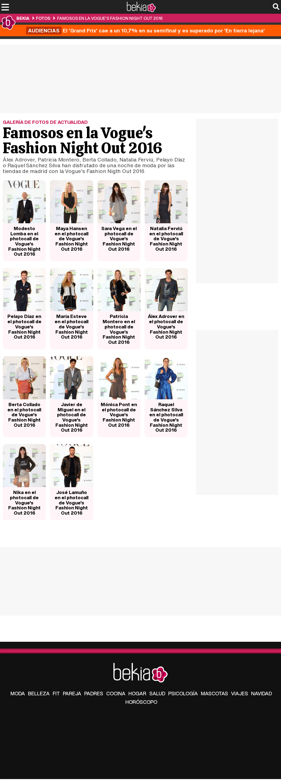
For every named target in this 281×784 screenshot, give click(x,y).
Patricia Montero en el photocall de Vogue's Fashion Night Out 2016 (119, 329)
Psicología (183, 693)
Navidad (261, 693)
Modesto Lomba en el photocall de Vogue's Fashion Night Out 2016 (24, 241)
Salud (157, 693)
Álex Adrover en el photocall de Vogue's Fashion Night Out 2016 (166, 326)
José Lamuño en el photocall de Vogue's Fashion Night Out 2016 (71, 502)
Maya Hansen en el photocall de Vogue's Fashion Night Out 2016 (71, 238)
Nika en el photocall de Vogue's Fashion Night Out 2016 (24, 502)
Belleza (39, 693)
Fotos (43, 18)
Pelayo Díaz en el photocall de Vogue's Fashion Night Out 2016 (24, 326)
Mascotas (214, 693)
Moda (17, 693)
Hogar (137, 693)
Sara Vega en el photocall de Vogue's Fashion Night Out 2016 (119, 238)
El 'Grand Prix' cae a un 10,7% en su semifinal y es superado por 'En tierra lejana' (146, 30)
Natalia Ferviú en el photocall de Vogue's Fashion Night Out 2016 (166, 238)
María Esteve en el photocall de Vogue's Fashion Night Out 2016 (71, 326)
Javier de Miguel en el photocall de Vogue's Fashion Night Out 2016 (71, 417)
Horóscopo (141, 701)
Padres (93, 693)
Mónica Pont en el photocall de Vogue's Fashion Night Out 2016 (119, 414)
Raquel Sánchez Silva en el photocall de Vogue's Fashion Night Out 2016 (166, 417)
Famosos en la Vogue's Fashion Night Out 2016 (110, 18)
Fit (56, 693)
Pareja (72, 693)
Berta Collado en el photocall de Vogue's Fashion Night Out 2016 (24, 414)
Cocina (115, 693)
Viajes (239, 693)
